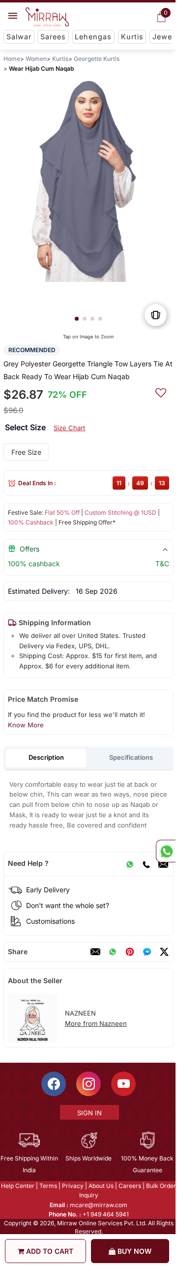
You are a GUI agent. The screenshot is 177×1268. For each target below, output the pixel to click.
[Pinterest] (130, 952)
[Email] (163, 863)
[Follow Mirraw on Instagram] (88, 1084)
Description (46, 757)
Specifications (131, 757)
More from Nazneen (96, 1023)
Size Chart (69, 428)
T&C (162, 563)
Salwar (18, 36)
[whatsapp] (113, 952)
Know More (26, 725)
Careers (129, 1185)
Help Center (17, 1185)
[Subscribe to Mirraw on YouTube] (123, 1084)
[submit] (160, 391)
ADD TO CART (48, 1251)
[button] (77, 319)
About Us (100, 1185)
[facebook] (147, 952)
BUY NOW (133, 1251)
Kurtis (132, 36)
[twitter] (164, 952)
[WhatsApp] (130, 863)
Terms (48, 1185)
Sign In (89, 1113)
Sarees (53, 36)
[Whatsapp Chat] (166, 851)
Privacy (72, 1185)
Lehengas (93, 36)
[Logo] (47, 17)
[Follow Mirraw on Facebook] (53, 1084)
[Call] (146, 863)
